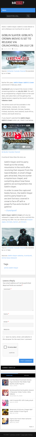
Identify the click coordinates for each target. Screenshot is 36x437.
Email (6, 322)
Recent (26, 375)
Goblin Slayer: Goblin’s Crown (24, 82)
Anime (16, 49)
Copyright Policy (26, 435)
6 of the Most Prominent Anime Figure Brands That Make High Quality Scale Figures (20, 382)
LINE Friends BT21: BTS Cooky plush (21, 400)
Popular (9, 375)
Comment (7, 289)
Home (4, 27)
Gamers (15, 222)
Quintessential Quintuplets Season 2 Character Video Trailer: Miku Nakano (22, 392)
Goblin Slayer (13, 268)
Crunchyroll (11, 210)
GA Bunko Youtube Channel (16, 71)
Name (6, 314)
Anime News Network (9, 258)
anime (6, 268)
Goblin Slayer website (15, 255)
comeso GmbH (15, 435)
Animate (9, 222)
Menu (4, 10)
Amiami (23, 222)
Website (6, 329)
